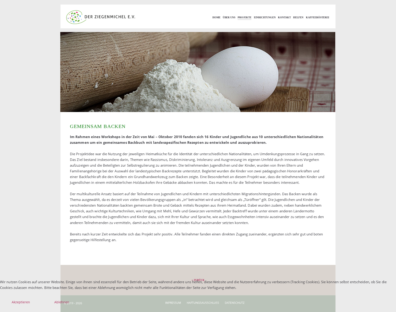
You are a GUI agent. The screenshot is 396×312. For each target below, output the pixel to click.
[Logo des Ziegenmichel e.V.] (108, 17)
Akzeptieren (21, 302)
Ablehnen (61, 302)
